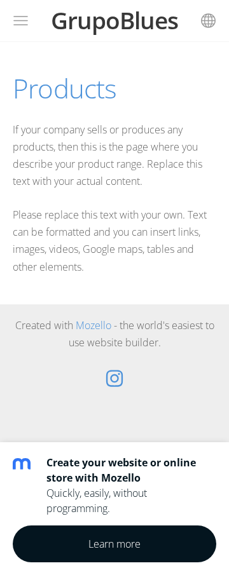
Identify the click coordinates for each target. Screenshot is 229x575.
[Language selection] (208, 20)
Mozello (93, 325)
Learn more (114, 544)
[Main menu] (20, 20)
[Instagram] (114, 378)
